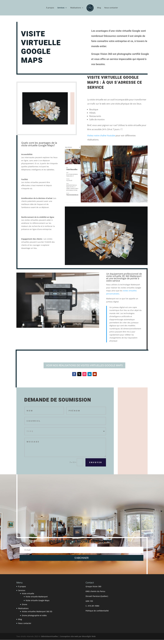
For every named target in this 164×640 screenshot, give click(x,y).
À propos (50, 8)
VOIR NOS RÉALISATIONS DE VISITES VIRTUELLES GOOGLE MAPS (84, 365)
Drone (24, 604)
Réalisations (75, 8)
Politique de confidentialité (97, 610)
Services (60, 8)
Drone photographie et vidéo (34, 615)
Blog (99, 8)
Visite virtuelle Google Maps (37, 600)
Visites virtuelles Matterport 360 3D (37, 611)
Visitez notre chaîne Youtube (101, 135)
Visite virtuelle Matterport (37, 596)
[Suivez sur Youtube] (95, 374)
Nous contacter (111, 8)
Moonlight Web (89, 636)
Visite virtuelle (28, 593)
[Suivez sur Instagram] (84, 374)
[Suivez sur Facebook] (74, 374)
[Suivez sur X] (79, 374)
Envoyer (95, 462)
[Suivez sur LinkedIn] (90, 374)
